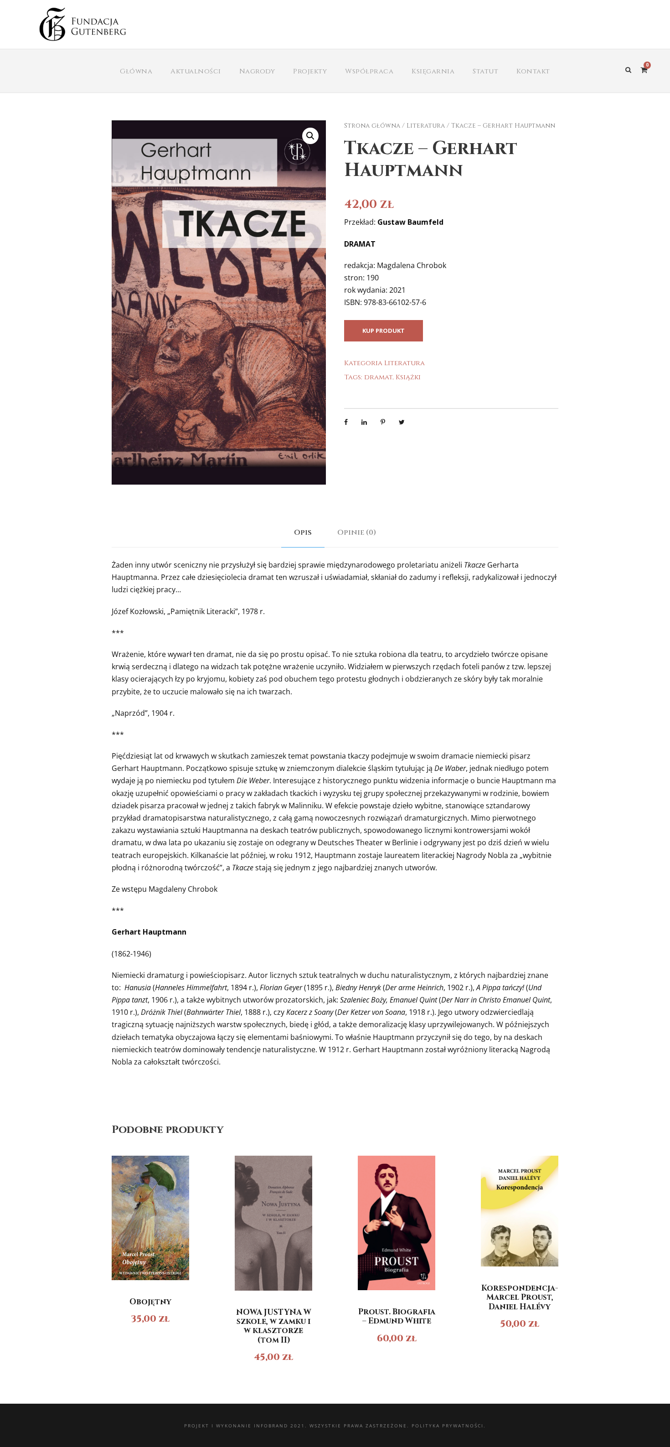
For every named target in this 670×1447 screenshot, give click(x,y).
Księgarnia (433, 71)
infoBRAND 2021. (280, 1425)
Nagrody (257, 71)
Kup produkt (383, 330)
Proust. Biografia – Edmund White (396, 1316)
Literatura (426, 125)
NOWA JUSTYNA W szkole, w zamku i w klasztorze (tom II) (273, 1326)
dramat (378, 377)
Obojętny (150, 1302)
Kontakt (533, 71)
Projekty (310, 71)
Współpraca (369, 71)
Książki (408, 377)
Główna (136, 71)
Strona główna (372, 125)
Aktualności (195, 71)
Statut (485, 71)
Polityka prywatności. (449, 1425)
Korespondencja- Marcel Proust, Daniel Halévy (519, 1297)
